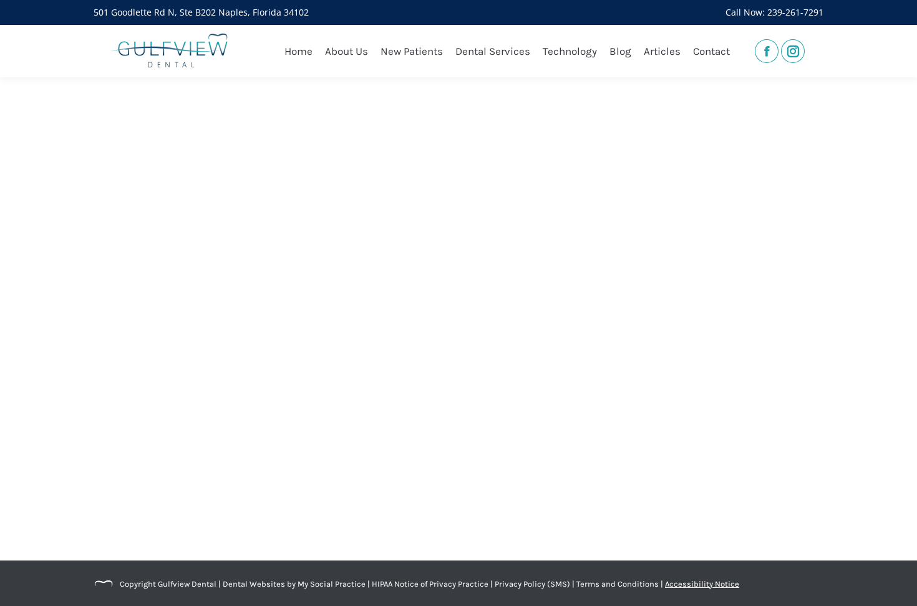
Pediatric (303, 517)
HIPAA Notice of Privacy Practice (430, 584)
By (358, 517)
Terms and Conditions (617, 584)
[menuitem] (298, 51)
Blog (117, 517)
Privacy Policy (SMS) (532, 584)
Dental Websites (254, 584)
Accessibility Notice (702, 584)
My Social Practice (331, 584)
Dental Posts (153, 517)
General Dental (230, 517)
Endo (189, 517)
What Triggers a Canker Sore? (191, 495)
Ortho (272, 517)
